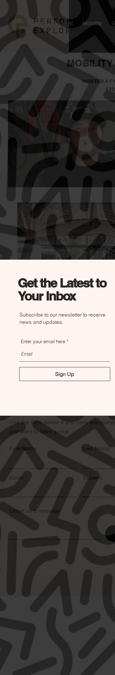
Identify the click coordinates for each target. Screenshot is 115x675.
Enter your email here (43, 341)
